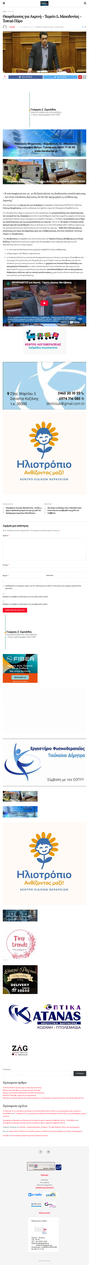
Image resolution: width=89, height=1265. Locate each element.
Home (5, 12)
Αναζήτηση (7, 1069)
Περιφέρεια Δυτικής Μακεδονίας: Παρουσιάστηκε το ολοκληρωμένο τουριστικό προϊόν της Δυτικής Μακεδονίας (43, 1098)
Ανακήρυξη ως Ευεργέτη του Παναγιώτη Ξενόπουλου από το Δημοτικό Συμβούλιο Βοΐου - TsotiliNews (39, 1120)
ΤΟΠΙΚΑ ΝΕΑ (59, 27)
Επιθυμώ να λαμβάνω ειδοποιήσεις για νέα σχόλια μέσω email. (25, 597)
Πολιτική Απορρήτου (44, 1185)
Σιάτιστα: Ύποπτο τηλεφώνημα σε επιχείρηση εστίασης (22, 1088)
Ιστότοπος (49, 575)
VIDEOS (11, 12)
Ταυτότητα (44, 1180)
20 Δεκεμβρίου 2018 (26, 27)
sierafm (12, 27)
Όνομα (6, 565)
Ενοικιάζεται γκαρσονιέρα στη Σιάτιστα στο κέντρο (30, 1136)
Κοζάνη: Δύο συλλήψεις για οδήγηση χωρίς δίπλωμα (21, 1090)
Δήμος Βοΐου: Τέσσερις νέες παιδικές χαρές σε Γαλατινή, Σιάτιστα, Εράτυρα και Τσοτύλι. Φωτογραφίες (45, 1131)
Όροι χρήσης (44, 1182)
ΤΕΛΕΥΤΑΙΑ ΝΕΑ (48, 27)
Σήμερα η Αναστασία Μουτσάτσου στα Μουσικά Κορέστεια (23, 1093)
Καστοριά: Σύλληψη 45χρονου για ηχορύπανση (19, 1095)
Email (6, 575)
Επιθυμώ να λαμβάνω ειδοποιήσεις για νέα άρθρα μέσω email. (25, 604)
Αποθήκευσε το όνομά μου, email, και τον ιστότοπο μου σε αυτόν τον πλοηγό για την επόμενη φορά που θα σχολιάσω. (43, 587)
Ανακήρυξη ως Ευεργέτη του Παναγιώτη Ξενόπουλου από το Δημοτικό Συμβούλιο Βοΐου (34, 1123)
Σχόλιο (6, 535)
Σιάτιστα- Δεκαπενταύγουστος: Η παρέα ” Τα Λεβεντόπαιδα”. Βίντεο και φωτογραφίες (49, 1127)
